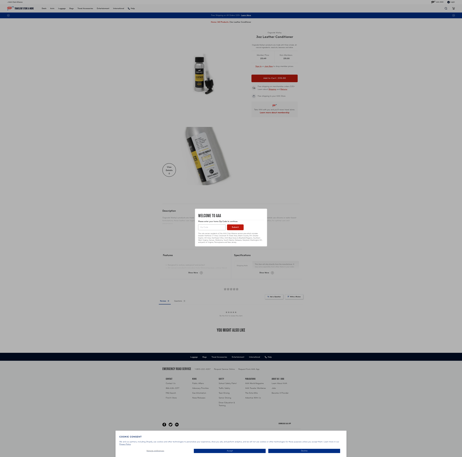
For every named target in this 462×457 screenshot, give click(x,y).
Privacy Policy (125, 444)
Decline (304, 451)
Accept (230, 451)
